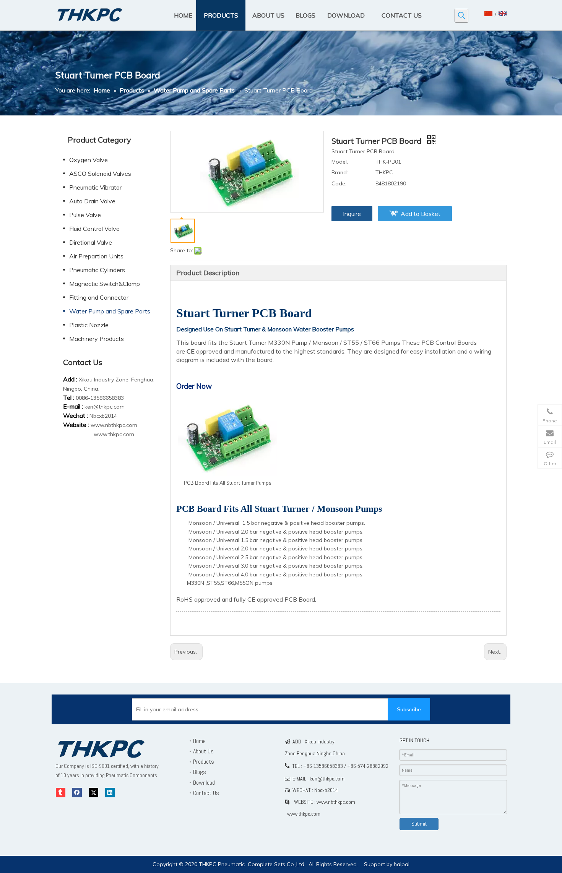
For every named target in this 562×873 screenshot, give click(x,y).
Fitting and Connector (98, 297)
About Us (203, 751)
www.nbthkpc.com (114, 425)
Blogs (199, 772)
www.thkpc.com (114, 434)
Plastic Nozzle (89, 325)
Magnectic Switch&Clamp (104, 283)
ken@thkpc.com (104, 406)
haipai (401, 864)
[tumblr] (60, 792)
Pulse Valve (85, 215)
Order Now (194, 386)
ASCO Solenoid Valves (100, 173)
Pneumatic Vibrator (95, 187)
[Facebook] (77, 792)
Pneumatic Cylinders (97, 270)
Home (199, 741)
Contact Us (206, 793)
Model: (339, 161)
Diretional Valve (90, 242)
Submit (419, 823)
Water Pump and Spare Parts (109, 311)
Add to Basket (420, 213)
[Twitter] (93, 792)
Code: (338, 183)
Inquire (352, 213)
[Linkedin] (110, 792)
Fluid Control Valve (94, 228)
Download (204, 783)
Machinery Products (96, 338)
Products (203, 762)
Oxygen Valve (88, 160)
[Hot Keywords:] (461, 16)
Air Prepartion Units (96, 256)
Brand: (339, 172)
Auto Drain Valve (92, 201)
